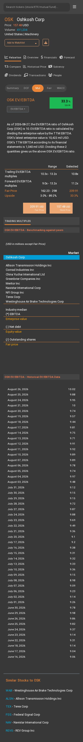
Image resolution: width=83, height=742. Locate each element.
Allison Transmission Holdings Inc (28, 265)
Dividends (15, 75)
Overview (33, 57)
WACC (61, 88)
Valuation (15, 57)
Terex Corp (13, 297)
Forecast (69, 57)
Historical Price (36, 66)
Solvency (58, 66)
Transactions (37, 75)
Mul (38, 88)
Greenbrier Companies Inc (23, 279)
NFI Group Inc (15, 292)
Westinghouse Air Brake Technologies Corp (35, 301)
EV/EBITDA (17, 109)
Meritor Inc (13, 283)
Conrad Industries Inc (20, 270)
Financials (50, 57)
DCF (26, 88)
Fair (49, 88)
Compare (15, 66)
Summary (13, 88)
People (57, 75)
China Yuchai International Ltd (25, 274)
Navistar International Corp (23, 288)
